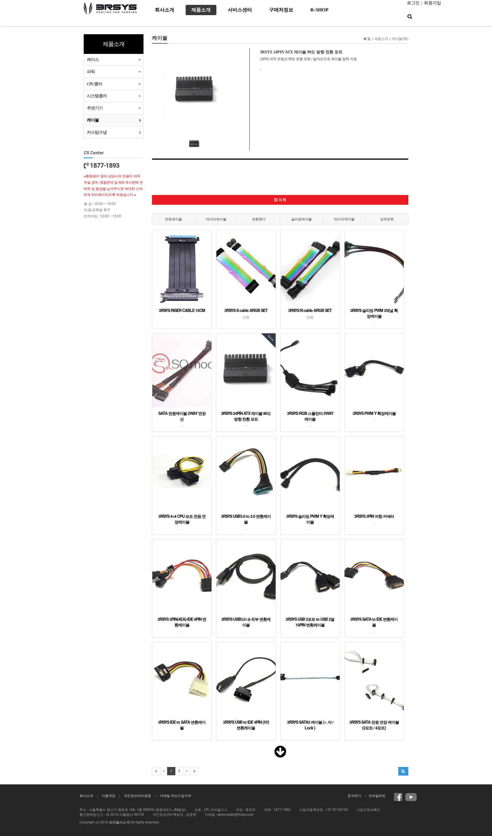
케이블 (93, 120)
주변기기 (95, 108)
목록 (282, 200)
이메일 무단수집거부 (175, 795)
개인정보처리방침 (137, 795)
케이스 (93, 59)
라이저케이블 (344, 218)
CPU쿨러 (94, 84)
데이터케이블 (216, 218)
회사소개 (86, 795)
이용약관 (108, 795)
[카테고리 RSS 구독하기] (403, 771)
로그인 (413, 3)
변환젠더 (259, 218)
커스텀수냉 (97, 132)
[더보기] (280, 754)
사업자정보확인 (368, 809)
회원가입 (432, 3)
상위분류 (387, 218)
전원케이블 (173, 218)
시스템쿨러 (97, 96)
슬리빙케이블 (301, 218)
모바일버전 (377, 795)
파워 (91, 71)
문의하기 (354, 795)
